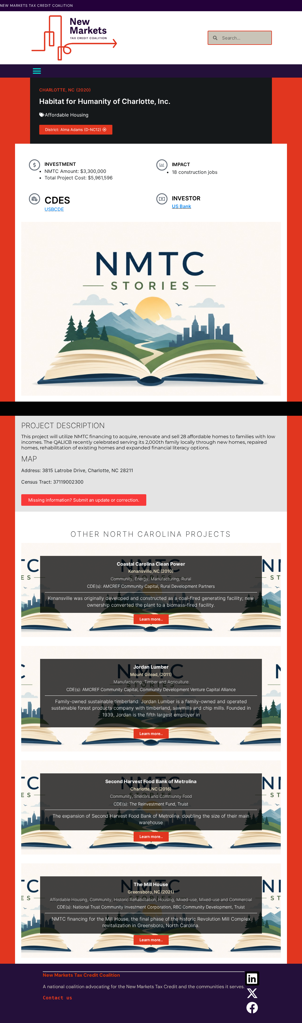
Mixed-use (186, 899)
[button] (36, 71)
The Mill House (151, 884)
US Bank (181, 206)
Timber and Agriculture (166, 681)
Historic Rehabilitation (135, 899)
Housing (166, 899)
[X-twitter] (252, 993)
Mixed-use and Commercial (225, 899)
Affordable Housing (66, 115)
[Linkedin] (252, 978)
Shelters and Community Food (163, 796)
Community (121, 578)
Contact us (57, 998)
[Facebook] (252, 1008)
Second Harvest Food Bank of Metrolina (150, 781)
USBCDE (54, 209)
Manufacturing (165, 578)
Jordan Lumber (151, 667)
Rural (186, 578)
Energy (141, 578)
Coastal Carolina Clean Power (151, 564)
